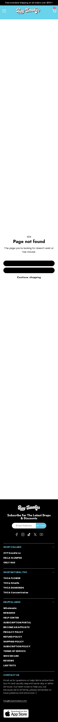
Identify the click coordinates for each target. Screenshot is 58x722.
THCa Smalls (11, 583)
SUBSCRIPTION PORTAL (17, 622)
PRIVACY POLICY (13, 632)
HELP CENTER (11, 617)
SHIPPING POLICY (13, 641)
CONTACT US (11, 675)
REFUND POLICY (12, 636)
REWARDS (9, 613)
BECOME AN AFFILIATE (16, 627)
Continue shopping (29, 277)
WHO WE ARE (11, 656)
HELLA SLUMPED (12, 557)
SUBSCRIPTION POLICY (16, 646)
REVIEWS (8, 660)
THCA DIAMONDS (13, 587)
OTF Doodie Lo (12, 553)
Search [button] (29, 270)
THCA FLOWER (12, 578)
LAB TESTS (9, 665)
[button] (4, 11)
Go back (29, 263)
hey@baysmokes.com (15, 700)
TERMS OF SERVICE (14, 651)
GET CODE (41, 525)
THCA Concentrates (15, 592)
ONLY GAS (9, 562)
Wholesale (9, 608)
